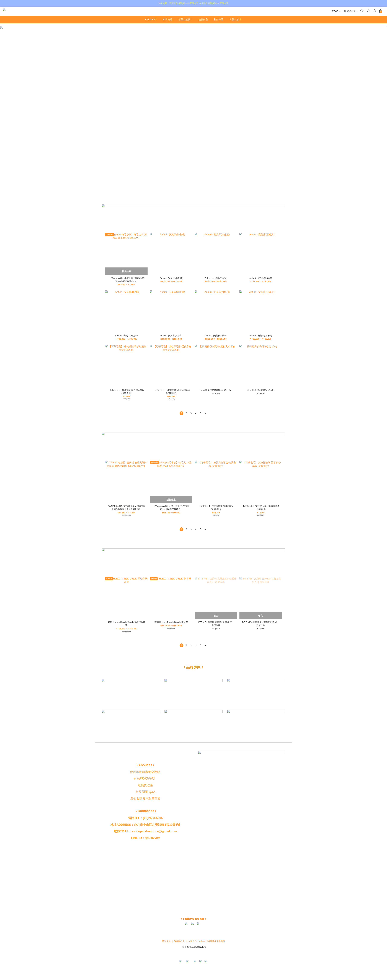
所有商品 (167, 19)
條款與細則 (179, 941)
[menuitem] (181, 413)
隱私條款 (166, 941)
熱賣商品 (203, 19)
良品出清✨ (235, 19)
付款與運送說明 (144, 778)
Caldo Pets (151, 19)
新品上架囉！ (185, 19)
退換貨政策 (145, 785)
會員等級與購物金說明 (145, 772)
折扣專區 (218, 19)
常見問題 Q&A (145, 791)
